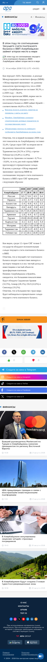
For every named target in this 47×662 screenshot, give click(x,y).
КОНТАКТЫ (23, 606)
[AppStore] (32, 642)
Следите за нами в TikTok (17, 384)
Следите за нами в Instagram (18, 377)
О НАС (23, 602)
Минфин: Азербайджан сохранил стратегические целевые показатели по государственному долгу (22, 121)
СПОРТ (36, 9)
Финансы (40, 17)
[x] (19, 619)
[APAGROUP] (23, 636)
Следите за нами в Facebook (18, 390)
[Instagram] (15, 619)
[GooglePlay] (15, 642)
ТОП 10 (23, 613)
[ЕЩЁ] (43, 9)
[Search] (37, 2)
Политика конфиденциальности (30, 653)
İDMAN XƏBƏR (23, 320)
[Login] (43, 2)
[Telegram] (27, 619)
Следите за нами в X (15, 397)
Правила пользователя (8, 653)
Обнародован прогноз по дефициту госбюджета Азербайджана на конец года (23, 130)
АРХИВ (23, 609)
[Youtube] (23, 619)
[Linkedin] (31, 619)
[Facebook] (11, 619)
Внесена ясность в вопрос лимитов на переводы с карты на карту (21, 111)
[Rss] (36, 619)
